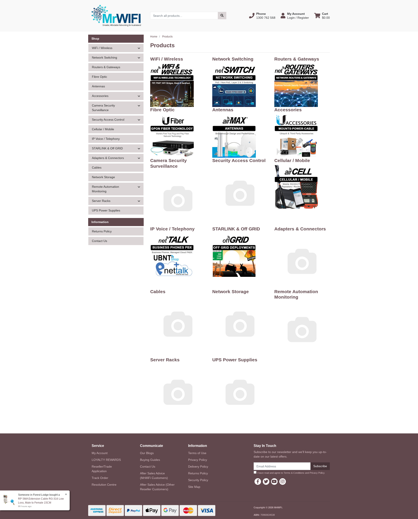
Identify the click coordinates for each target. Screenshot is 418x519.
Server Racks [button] (101, 201)
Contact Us (99, 241)
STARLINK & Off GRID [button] (107, 148)
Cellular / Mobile (103, 129)
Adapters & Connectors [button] (108, 158)
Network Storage (103, 177)
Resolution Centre (104, 484)
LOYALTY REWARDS (106, 460)
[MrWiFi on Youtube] (274, 481)
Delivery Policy (198, 466)
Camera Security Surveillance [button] (103, 108)
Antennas (98, 86)
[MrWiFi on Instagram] (282, 481)
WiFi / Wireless (166, 58)
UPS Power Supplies (106, 210)
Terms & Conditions (294, 473)
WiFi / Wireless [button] (102, 48)
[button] (262, 16)
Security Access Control (239, 160)
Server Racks (165, 359)
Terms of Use (197, 453)
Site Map (194, 487)
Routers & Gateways (106, 67)
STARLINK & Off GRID (236, 228)
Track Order (100, 478)
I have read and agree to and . (290, 473)
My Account (100, 453)
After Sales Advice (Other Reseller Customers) (157, 487)
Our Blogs (147, 453)
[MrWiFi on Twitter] (266, 481)
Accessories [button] (100, 96)
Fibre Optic (99, 76)
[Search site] (222, 15)
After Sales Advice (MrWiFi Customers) (154, 476)
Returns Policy (102, 231)
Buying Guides (150, 460)
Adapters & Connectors (300, 228)
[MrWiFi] (116, 15)
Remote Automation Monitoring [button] (105, 189)
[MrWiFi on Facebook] (258, 481)
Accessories (288, 109)
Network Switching (232, 58)
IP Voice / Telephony (106, 138)
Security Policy (198, 480)
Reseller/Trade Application (102, 469)
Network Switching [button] (104, 57)
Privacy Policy (197, 460)
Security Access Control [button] (108, 119)
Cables (96, 167)
